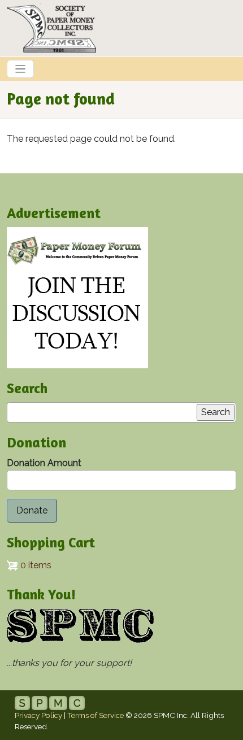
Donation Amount (44, 463)
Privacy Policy (38, 715)
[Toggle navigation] (20, 69)
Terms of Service (95, 715)
